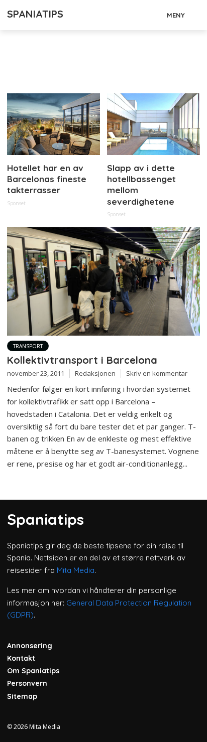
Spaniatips (35, 14)
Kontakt (21, 658)
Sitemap (22, 696)
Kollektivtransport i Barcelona (82, 360)
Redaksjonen (95, 373)
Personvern (27, 683)
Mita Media (75, 570)
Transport (28, 346)
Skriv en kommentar (156, 373)
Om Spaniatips (33, 670)
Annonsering (29, 645)
